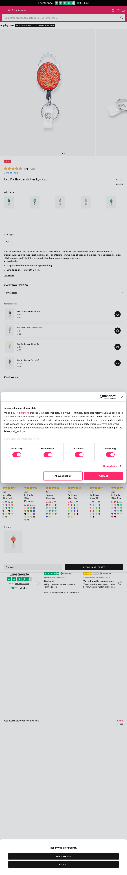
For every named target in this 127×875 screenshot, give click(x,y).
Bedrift (63, 864)
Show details (110, 466)
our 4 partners (21, 412)
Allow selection (63, 476)
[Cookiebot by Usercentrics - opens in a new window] (102, 396)
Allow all (103, 476)
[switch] (48, 455)
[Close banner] (122, 397)
